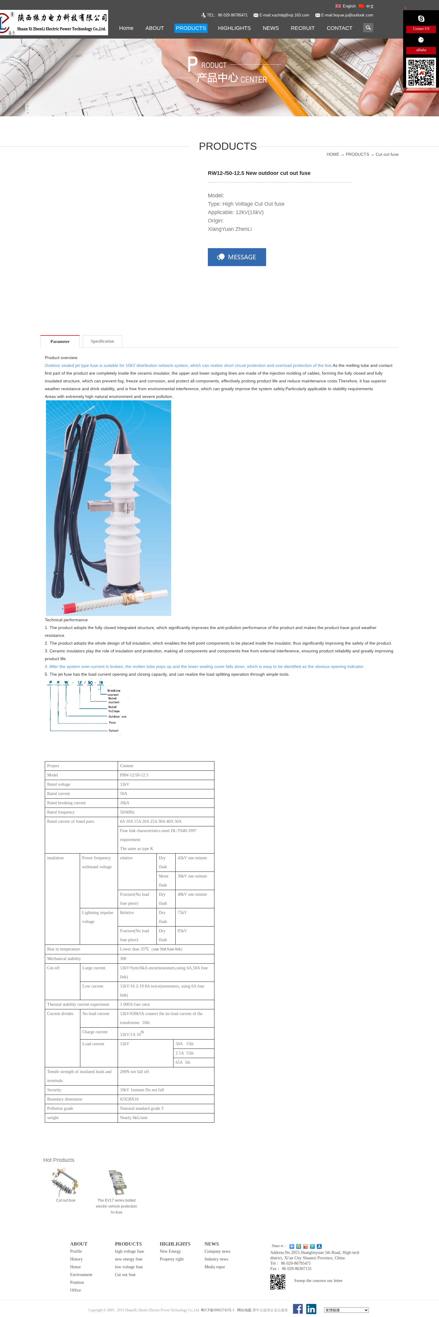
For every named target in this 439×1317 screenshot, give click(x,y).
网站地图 (243, 1310)
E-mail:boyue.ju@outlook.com (347, 15)
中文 (370, 6)
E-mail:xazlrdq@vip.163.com (284, 15)
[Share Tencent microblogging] (312, 1246)
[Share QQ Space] (298, 1246)
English (349, 6)
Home (126, 28)
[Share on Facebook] (319, 1246)
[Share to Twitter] (305, 1246)
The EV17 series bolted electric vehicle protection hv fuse (116, 1206)
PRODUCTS (357, 154)
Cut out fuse (387, 154)
